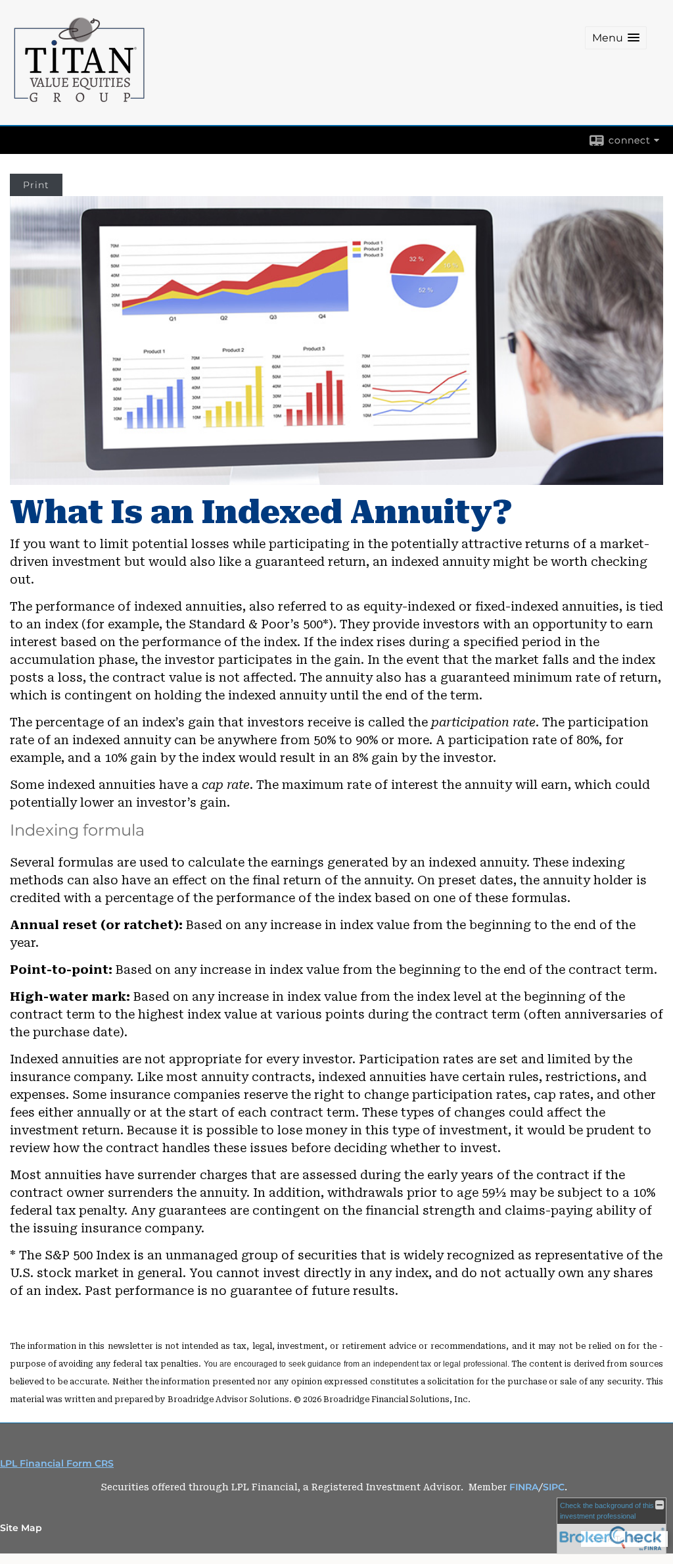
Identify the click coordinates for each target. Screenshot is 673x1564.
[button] (616, 37)
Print (36, 185)
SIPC (554, 1487)
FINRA (523, 1487)
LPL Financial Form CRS (57, 1463)
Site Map (21, 1528)
